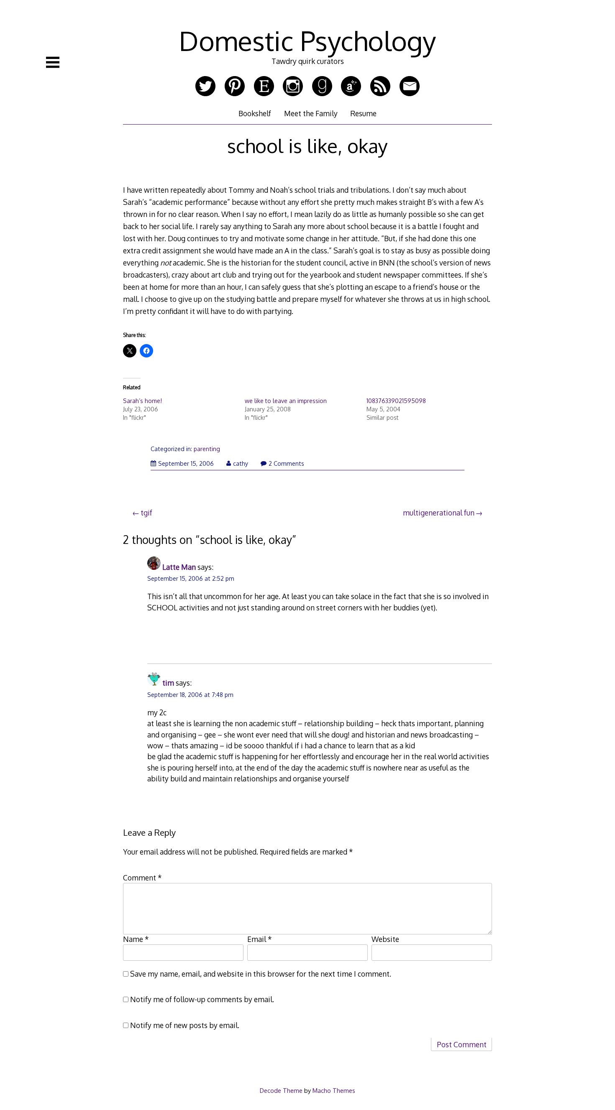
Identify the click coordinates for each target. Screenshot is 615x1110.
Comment (142, 877)
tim (168, 682)
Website (385, 939)
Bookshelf (254, 113)
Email (259, 939)
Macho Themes (334, 1090)
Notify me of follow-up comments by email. (202, 999)
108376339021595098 (396, 400)
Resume (363, 113)
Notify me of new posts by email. (184, 1025)
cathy (240, 463)
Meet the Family (311, 113)
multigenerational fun (438, 512)
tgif (146, 512)
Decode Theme (281, 1090)
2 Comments (286, 463)
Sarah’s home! (142, 400)
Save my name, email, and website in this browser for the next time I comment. (260, 973)
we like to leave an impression (286, 400)
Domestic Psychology (307, 40)
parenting (207, 448)
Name (136, 939)
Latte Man (179, 567)
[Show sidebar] (52, 62)
